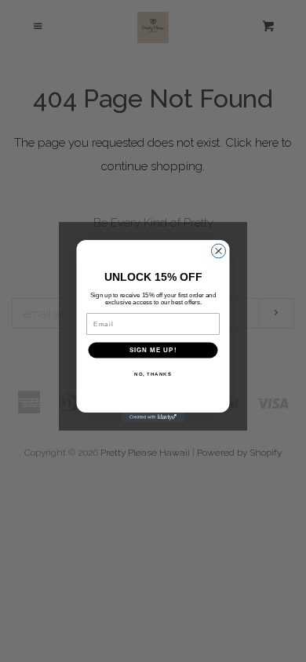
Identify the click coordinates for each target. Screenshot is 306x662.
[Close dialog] (219, 251)
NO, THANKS (153, 373)
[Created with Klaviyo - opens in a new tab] (153, 417)
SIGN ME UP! (153, 350)
